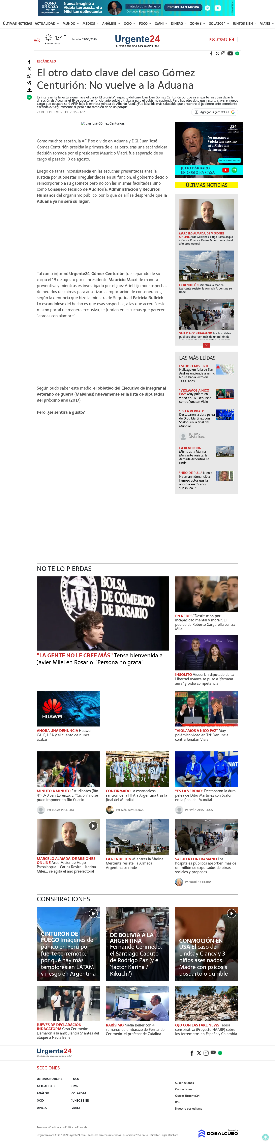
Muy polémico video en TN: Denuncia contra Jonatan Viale (195, 397)
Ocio (128, 23)
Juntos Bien (243, 23)
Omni (159, 23)
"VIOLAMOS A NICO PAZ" (197, 731)
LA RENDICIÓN (190, 448)
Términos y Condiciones (49, 1127)
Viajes (265, 23)
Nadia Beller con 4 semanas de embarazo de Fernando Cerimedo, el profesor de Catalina (135, 1029)
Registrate (218, 39)
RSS (177, 1102)
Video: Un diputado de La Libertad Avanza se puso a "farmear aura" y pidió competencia (204, 679)
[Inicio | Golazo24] (237, 53)
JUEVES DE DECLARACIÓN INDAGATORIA (59, 1027)
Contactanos (183, 1089)
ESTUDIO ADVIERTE (194, 366)
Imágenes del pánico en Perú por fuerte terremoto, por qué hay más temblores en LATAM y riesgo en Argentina (68, 956)
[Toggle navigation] (38, 39)
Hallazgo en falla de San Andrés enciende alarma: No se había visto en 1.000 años (197, 375)
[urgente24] (54, 1055)
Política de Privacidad (76, 1127)
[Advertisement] (103, 235)
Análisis (109, 23)
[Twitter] (29, 69)
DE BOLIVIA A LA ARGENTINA (132, 937)
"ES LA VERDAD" (191, 411)
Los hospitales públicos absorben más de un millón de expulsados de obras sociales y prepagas (205, 865)
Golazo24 (217, 23)
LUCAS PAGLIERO (63, 810)
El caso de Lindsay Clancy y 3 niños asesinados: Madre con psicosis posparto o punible (203, 960)
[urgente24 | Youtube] (230, 53)
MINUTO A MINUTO (54, 791)
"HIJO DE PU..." (191, 472)
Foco (143, 23)
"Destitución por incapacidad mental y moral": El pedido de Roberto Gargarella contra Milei (205, 622)
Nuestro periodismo (188, 1108)
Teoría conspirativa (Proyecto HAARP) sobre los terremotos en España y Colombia (206, 1029)
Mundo (69, 23)
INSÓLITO (184, 674)
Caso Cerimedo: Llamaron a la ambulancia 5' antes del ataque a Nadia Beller (68, 1033)
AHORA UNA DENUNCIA (58, 731)
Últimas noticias (17, 23)
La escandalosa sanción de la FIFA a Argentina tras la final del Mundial (136, 795)
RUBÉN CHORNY (201, 882)
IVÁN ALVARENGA (197, 436)
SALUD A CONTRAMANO (196, 859)
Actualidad (45, 23)
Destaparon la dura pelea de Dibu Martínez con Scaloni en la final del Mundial (197, 420)
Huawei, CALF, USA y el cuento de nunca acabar (64, 735)
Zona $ (196, 23)
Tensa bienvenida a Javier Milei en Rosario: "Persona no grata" (100, 659)
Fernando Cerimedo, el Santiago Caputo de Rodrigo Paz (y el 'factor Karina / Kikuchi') (136, 960)
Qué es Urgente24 (187, 1096)
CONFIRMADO (118, 791)
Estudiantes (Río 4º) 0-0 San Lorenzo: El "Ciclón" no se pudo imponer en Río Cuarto (67, 795)
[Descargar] (29, 90)
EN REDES (184, 616)
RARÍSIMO (115, 1025)
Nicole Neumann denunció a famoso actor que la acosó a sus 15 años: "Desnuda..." (195, 480)
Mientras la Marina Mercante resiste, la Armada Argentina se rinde (194, 457)
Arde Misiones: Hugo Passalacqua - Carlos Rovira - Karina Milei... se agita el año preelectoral (66, 867)
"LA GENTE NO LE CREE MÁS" (75, 655)
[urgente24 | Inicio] (233, 1114)
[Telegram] (29, 83)
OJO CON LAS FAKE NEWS (197, 1025)
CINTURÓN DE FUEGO (59, 936)
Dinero (177, 23)
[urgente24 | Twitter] (217, 53)
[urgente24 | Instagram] (223, 53)
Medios (89, 23)
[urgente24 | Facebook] (211, 53)
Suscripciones (184, 1083)
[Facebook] (29, 61)
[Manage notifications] (265, 1137)
